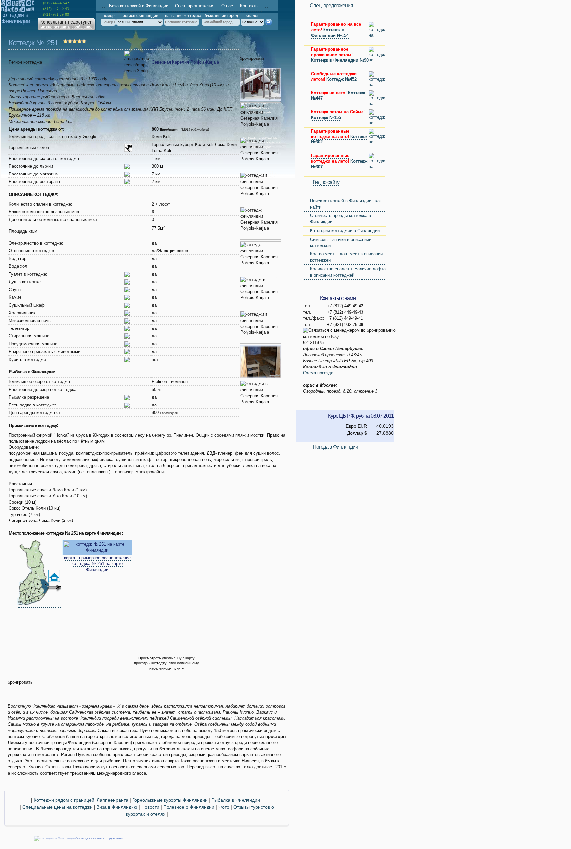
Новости (150, 807)
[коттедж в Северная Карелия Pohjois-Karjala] (39, 605)
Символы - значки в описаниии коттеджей (340, 242)
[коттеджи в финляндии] (17, 10)
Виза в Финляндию (116, 807)
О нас (227, 5)
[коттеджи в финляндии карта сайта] (266, 6)
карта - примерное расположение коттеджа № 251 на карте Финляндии (97, 563)
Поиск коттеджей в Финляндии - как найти (346, 203)
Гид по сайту (326, 182)
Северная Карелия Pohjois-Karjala (185, 62)
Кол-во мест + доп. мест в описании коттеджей (346, 256)
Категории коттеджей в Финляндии (345, 230)
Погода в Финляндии (335, 447)
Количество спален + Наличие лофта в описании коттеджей (348, 271)
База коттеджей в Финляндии (138, 5)
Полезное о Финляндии (188, 807)
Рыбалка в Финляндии (235, 800)
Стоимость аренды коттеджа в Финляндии (340, 218)
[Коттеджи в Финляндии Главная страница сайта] (103, 6)
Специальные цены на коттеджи (57, 807)
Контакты (249, 5)
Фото (223, 807)
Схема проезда (318, 372)
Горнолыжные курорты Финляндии (170, 800)
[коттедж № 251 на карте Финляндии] (97, 550)
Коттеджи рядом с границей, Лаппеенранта (81, 800)
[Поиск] (268, 22)
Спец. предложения (194, 5)
